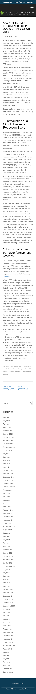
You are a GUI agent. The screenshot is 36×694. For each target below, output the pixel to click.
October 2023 (8, 444)
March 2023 (7, 467)
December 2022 (8, 477)
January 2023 (8, 473)
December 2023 (8, 437)
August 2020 (7, 569)
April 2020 (6, 583)
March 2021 (7, 546)
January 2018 (8, 672)
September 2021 (9, 526)
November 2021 (8, 520)
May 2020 (6, 579)
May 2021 (6, 540)
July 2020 (6, 573)
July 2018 (6, 652)
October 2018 (8, 642)
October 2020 (8, 563)
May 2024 (6, 421)
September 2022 (9, 487)
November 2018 (8, 639)
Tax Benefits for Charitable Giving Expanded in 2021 (23, 388)
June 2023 (6, 457)
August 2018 (7, 649)
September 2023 (9, 447)
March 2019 (7, 626)
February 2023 (8, 470)
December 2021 (8, 516)
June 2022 (6, 497)
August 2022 (7, 490)
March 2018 (7, 665)
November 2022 (8, 480)
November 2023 (8, 440)
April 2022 (6, 503)
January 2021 (8, 553)
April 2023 (6, 464)
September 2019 (9, 606)
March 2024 (7, 427)
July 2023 (6, 454)
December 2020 (8, 556)
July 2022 (6, 493)
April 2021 (6, 543)
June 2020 (6, 576)
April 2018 (6, 662)
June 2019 (6, 616)
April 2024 (6, 424)
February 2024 (8, 430)
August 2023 (7, 450)
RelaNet (27, 689)
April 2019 (6, 622)
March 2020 (7, 586)
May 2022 (6, 500)
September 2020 (9, 566)
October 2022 (8, 483)
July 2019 (6, 612)
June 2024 (6, 417)
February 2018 (8, 669)
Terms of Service (11, 689)
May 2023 (6, 460)
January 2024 (8, 434)
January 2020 (8, 592)
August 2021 (7, 530)
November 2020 (8, 559)
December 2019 (8, 596)
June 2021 (6, 536)
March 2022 (7, 506)
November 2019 (8, 599)
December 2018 (8, 635)
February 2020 (8, 589)
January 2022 (8, 513)
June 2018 (6, 655)
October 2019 (8, 602)
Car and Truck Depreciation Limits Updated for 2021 (8, 388)
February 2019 (8, 629)
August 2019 (7, 609)
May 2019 (6, 619)
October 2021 (8, 523)
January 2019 (8, 632)
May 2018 (6, 659)
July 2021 (6, 533)
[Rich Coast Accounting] (18, 13)
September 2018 (9, 645)
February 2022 (8, 510)
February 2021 (8, 549)
